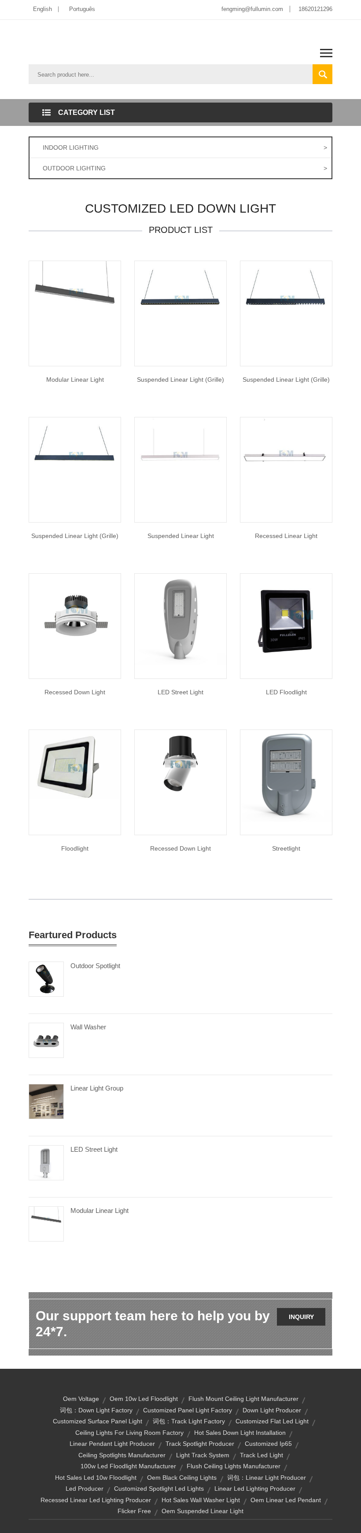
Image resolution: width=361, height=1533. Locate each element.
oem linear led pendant (285, 1500)
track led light (261, 1455)
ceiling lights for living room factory (129, 1432)
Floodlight (74, 848)
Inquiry (301, 1316)
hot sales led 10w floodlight (95, 1477)
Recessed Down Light (74, 692)
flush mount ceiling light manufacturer (243, 1398)
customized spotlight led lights (159, 1488)
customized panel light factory (187, 1410)
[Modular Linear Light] (46, 1223)
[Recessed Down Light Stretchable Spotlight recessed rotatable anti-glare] (180, 763)
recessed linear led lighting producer (96, 1500)
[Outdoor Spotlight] (46, 978)
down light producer (272, 1410)
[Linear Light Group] (46, 1101)
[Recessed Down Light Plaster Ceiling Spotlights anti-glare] (75, 619)
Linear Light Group (96, 1088)
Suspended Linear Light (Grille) (180, 379)
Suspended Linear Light (180, 535)
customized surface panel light (97, 1421)
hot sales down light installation (240, 1432)
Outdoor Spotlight (95, 965)
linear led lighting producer (254, 1488)
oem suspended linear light (202, 1511)
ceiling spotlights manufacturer (122, 1455)
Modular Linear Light (75, 379)
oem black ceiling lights (182, 1477)
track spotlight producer (200, 1443)
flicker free (134, 1511)
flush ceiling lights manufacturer (233, 1466)
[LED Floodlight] (286, 619)
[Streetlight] (286, 775)
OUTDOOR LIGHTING (185, 168)
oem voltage (81, 1398)
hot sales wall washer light (201, 1500)
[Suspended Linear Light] (180, 306)
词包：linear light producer (266, 1477)
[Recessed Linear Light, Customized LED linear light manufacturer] (286, 462)
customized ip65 (268, 1443)
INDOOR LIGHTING (185, 147)
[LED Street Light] (46, 1162)
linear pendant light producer (112, 1443)
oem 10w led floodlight (144, 1398)
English (42, 9)
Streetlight (286, 848)
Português (82, 9)
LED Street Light (180, 692)
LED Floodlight (286, 692)
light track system (202, 1455)
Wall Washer (88, 1027)
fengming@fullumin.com (252, 9)
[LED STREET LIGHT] (180, 619)
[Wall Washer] (46, 1039)
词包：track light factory (189, 1421)
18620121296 (315, 9)
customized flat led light (272, 1421)
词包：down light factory (96, 1410)
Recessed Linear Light (286, 535)
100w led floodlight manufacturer (128, 1466)
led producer (84, 1488)
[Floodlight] (75, 763)
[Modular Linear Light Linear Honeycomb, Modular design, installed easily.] (75, 306)
